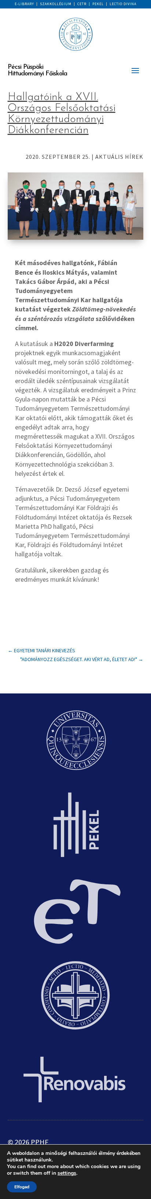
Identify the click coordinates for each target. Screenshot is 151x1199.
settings (67, 1173)
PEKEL (98, 3)
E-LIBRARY (24, 3)
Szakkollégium (55, 3)
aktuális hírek (119, 156)
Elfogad (21, 1187)
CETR (81, 3)
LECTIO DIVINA (123, 3)
